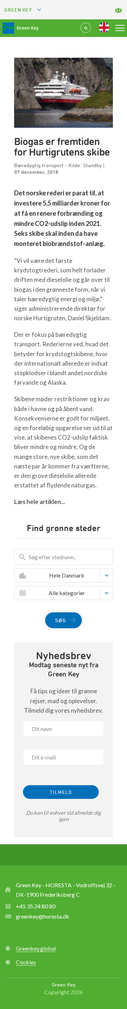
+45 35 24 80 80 (35, 906)
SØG (60, 620)
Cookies (26, 962)
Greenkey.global (36, 948)
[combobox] (69, 575)
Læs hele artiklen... (39, 501)
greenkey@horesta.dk (42, 916)
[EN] (104, 27)
